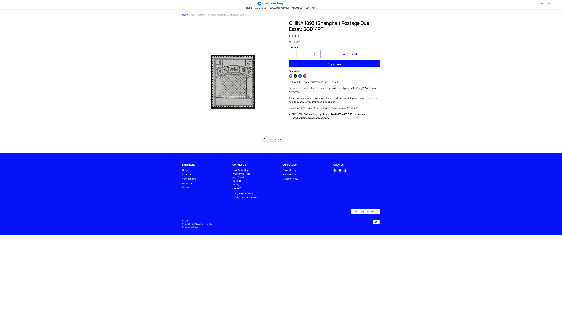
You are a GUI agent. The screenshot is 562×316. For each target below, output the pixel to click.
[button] (546, 3)
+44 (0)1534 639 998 (242, 193)
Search (185, 220)
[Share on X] (295, 76)
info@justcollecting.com (245, 197)
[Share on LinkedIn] (300, 76)
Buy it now (334, 64)
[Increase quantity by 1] (314, 54)
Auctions (261, 8)
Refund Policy (289, 174)
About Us (297, 8)
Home (249, 8)
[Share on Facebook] (290, 76)
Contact (310, 8)
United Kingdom (364, 211)
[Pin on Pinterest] (304, 76)
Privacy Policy (289, 170)
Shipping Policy (290, 178)
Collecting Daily (279, 8)
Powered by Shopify (191, 227)
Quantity (293, 47)
